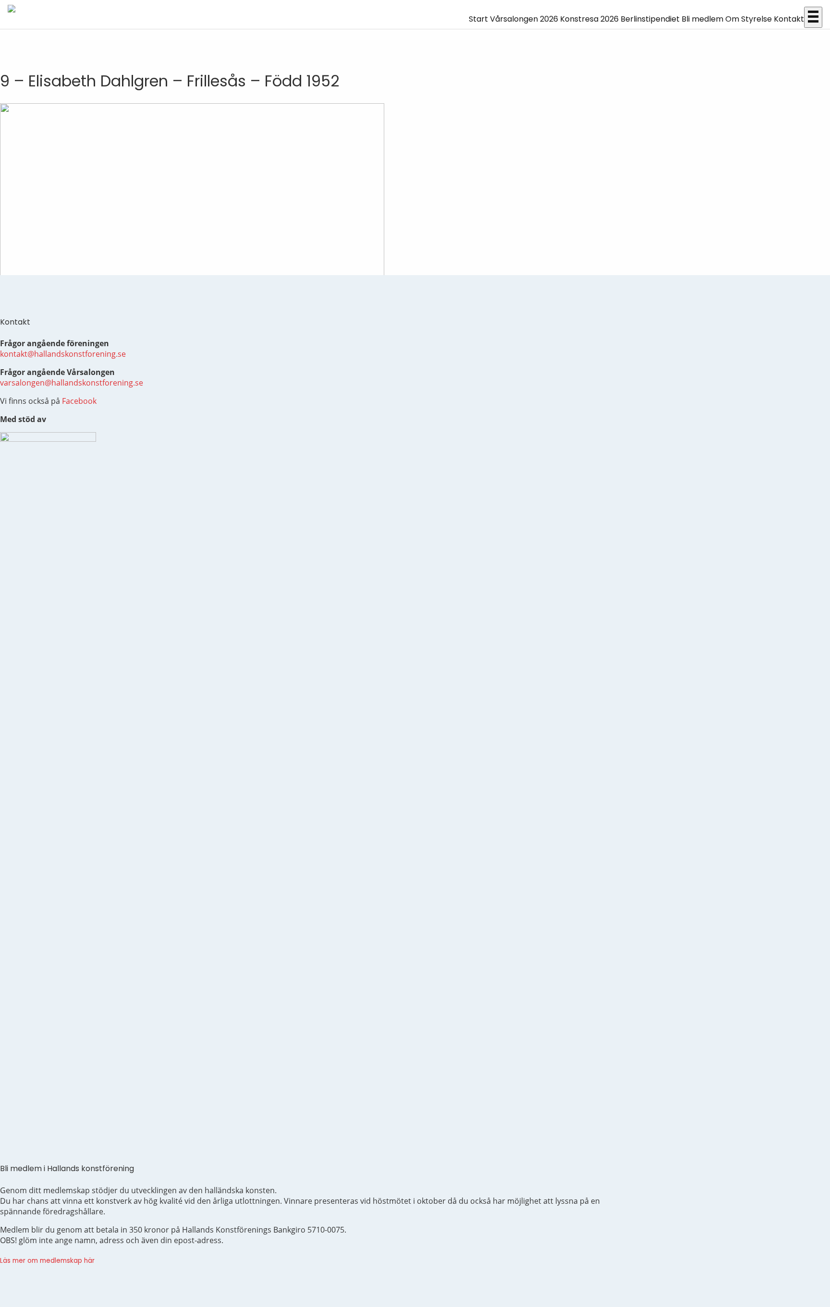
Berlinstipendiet (650, 18)
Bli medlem (702, 18)
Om (732, 18)
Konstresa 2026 (589, 18)
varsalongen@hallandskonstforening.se (71, 382)
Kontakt (789, 18)
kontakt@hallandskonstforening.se (63, 354)
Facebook (79, 401)
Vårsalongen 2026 (524, 18)
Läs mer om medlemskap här (47, 1260)
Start (478, 18)
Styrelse (756, 18)
